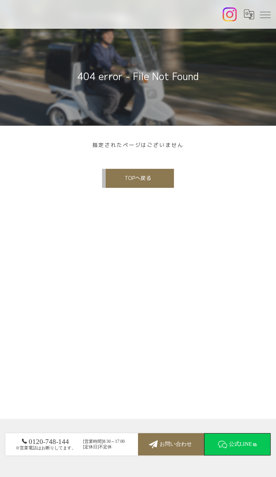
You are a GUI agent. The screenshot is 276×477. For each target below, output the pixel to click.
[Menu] (265, 14)
